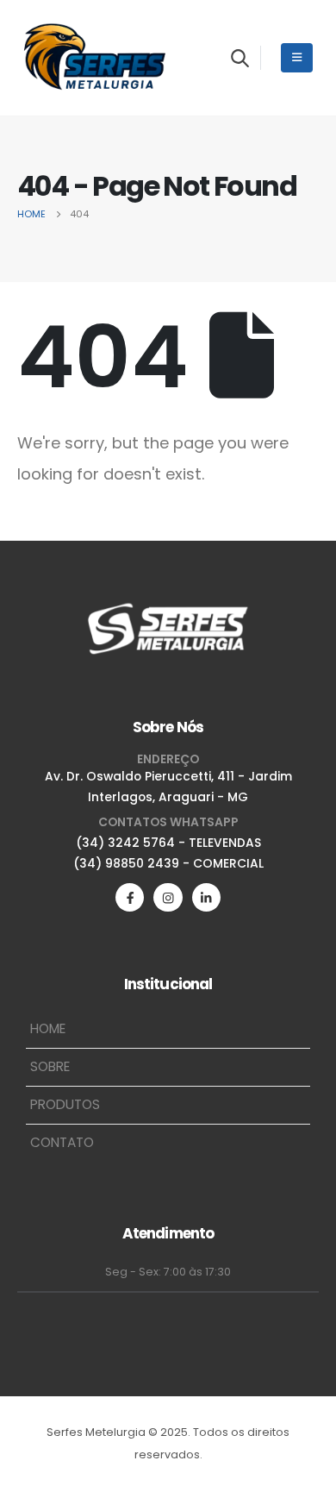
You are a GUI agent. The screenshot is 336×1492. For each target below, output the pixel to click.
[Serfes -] (94, 57)
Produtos (65, 1104)
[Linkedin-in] (206, 897)
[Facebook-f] (129, 897)
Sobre (50, 1066)
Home (47, 1028)
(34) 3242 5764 (125, 842)
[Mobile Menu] (297, 57)
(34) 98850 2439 (126, 863)
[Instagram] (167, 897)
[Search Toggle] (240, 57)
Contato (62, 1142)
